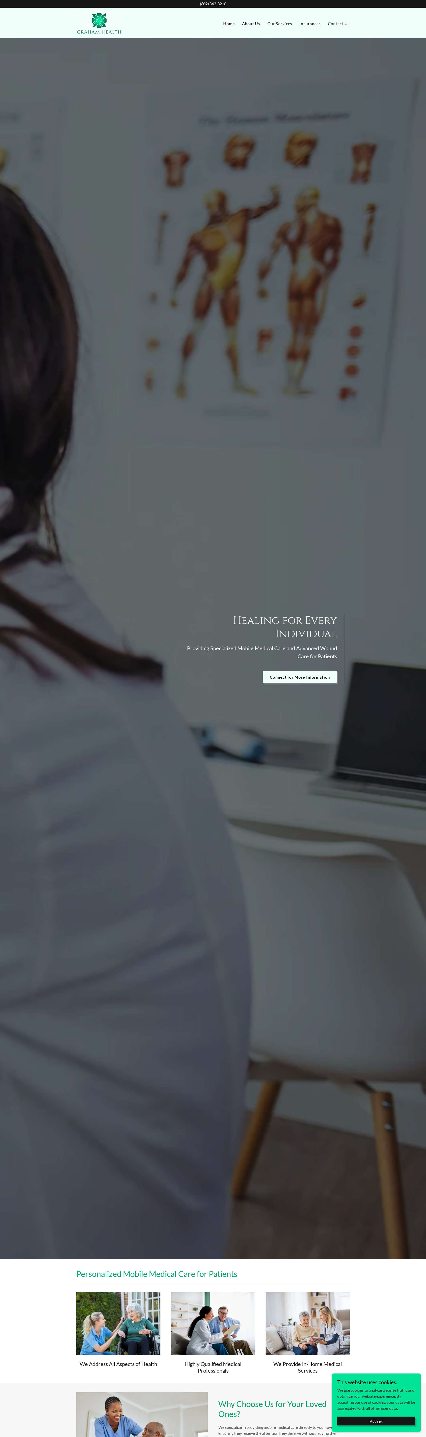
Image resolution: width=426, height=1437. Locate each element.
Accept (376, 1421)
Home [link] (229, 23)
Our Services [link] (279, 23)
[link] (98, 22)
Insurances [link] (310, 23)
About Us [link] (251, 23)
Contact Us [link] (339, 23)
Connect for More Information (300, 677)
